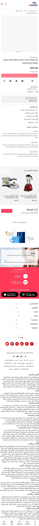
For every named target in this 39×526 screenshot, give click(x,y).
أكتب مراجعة (7, 211)
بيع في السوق (33, 100)
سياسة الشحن (21, 366)
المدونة (16, 360)
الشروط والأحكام (25, 369)
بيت (37, 10)
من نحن (31, 360)
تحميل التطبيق (29, 363)
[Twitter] (12, 344)
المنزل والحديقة (31, 10)
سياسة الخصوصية (30, 366)
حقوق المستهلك (21, 363)
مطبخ (25, 10)
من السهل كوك (34, 57)
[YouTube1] (7, 344)
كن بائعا (21, 360)
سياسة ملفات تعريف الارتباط (10, 366)
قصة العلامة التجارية (9, 360)
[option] (19, 34)
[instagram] (27, 344)
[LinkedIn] (22, 344)
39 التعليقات (30, 91)
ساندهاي (29, 88)
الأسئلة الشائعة (8, 363)
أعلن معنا (26, 360)
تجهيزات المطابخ (19, 10)
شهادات (10, 369)
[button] (5, 4)
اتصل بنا (14, 363)
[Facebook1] (32, 344)
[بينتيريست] (17, 344)
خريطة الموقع (17, 369)
